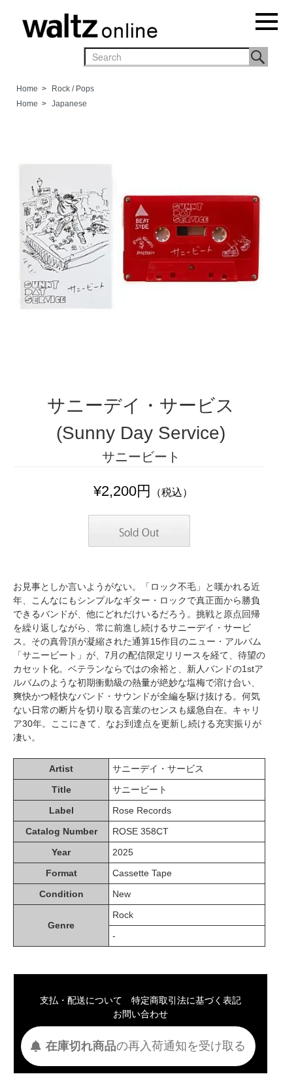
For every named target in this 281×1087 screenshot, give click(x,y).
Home (27, 88)
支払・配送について (81, 1000)
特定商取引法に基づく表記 (186, 1000)
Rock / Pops (73, 88)
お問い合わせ (140, 1014)
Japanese (69, 103)
